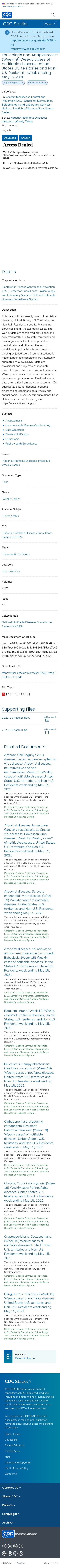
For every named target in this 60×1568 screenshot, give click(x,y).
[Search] (53, 14)
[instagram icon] (15, 1546)
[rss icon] (20, 1553)
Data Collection (14, 430)
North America (11, 571)
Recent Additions (15, 1445)
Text (5, 482)
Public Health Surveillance (21, 443)
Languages (10, 1514)
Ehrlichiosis (12, 439)
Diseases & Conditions (16, 554)
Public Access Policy (16, 1468)
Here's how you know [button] (12, 6)
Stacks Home (12, 1434)
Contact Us (11, 1474)
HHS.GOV (6, 1563)
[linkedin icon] (20, 1546)
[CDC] (7, 15)
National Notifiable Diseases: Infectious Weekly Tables (24, 119)
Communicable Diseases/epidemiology (28, 425)
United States (10, 516)
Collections (11, 1439)
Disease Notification (17, 434)
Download (10, 138)
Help (8, 1456)
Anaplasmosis (14, 420)
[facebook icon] (4, 1546)
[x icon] (9, 1546)
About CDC (10, 1496)
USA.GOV (20, 1563)
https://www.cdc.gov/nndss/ (28, 49)
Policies (7, 1505)
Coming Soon (12, 1451)
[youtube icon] (4, 1553)
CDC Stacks (16, 1381)
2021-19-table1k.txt (14, 730)
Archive (7, 1522)
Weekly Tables (11, 499)
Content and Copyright (18, 1462)
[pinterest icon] (9, 1553)
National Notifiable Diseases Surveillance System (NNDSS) (27, 624)
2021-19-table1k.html (16, 718)
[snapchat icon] (15, 1553)
